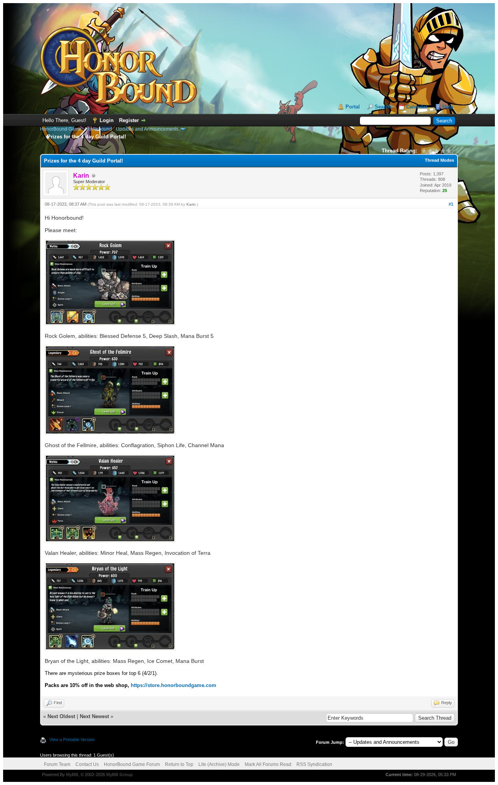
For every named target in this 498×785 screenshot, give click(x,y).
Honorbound (98, 129)
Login (107, 120)
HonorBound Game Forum (132, 764)
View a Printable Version (72, 739)
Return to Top (179, 764)
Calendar (417, 107)
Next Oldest (61, 716)
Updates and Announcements (147, 129)
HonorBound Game (60, 129)
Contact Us (87, 764)
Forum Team (57, 764)
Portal (352, 107)
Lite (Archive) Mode (219, 764)
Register (129, 120)
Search (383, 107)
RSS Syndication (314, 764)
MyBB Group (119, 774)
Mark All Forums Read (268, 764)
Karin (191, 204)
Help (447, 107)
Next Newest (94, 716)
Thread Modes (439, 160)
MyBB (72, 774)
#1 (451, 204)
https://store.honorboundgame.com (173, 685)
